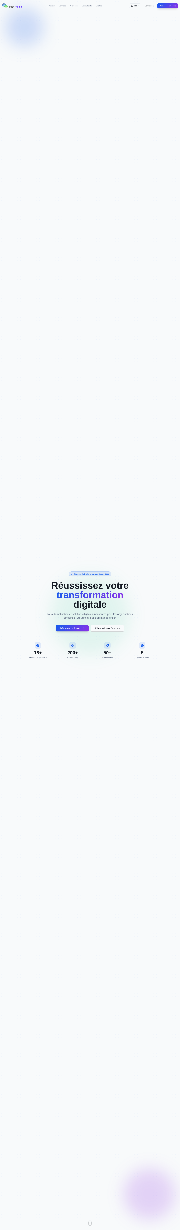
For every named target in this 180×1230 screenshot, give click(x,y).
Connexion (149, 6)
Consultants (87, 6)
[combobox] (135, 5)
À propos (74, 6)
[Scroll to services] (90, 1223)
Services (62, 6)
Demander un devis (167, 6)
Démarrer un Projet (70, 628)
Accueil (52, 6)
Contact (99, 6)
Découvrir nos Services (107, 628)
